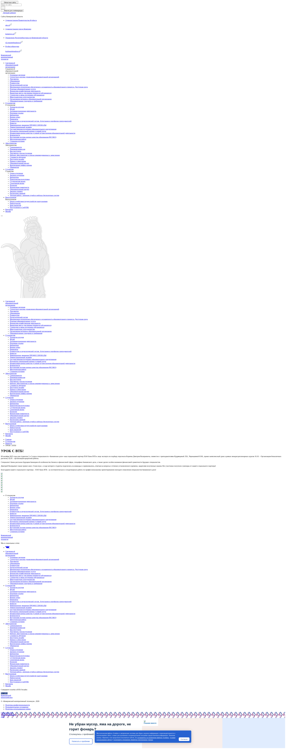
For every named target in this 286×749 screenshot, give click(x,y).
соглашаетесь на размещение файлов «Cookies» (153, 738)
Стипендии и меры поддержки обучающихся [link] (27, 95)
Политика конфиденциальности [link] (17, 705)
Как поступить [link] (15, 151)
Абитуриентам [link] (11, 143)
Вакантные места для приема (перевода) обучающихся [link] (30, 93)
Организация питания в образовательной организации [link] (31, 99)
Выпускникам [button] (10, 674)
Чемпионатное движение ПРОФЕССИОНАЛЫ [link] (28, 125)
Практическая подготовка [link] (20, 179)
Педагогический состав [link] (19, 85)
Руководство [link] (14, 83)
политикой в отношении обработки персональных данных (133, 740)
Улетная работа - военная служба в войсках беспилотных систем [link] (34, 195)
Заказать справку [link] (16, 191)
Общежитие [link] (14, 167)
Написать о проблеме (81, 741)
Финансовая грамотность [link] (19, 187)
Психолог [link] (13, 185)
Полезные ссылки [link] (16, 113)
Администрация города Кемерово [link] (18, 29)
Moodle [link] (8, 211)
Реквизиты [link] (14, 119)
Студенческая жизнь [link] (17, 181)
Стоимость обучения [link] (18, 157)
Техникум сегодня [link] (17, 107)
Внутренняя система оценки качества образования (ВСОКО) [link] (33, 137)
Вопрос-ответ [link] (15, 117)
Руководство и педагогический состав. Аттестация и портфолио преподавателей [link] (41, 121)
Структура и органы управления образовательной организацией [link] (34, 77)
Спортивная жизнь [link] (17, 183)
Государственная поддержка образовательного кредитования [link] (33, 129)
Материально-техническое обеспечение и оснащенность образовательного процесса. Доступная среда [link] (49, 87)
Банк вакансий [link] (15, 205)
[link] (8, 13)
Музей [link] (12, 109)
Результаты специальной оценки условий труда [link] (28, 131)
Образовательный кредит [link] (19, 163)
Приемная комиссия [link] (17, 149)
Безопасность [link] (15, 135)
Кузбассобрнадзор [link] (12, 46)
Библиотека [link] (14, 115)
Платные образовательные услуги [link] (23, 89)
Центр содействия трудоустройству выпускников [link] (28, 201)
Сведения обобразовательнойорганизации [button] (11, 553)
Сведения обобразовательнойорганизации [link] (11, 65)
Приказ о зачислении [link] (18, 161)
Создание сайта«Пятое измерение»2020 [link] (8, 715)
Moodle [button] (8, 686)
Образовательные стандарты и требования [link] (26, 101)
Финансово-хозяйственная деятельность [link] (25, 91)
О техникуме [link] (10, 103)
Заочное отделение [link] (17, 175)
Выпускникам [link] (10, 197)
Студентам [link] (9, 169)
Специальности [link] (16, 147)
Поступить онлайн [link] (17, 159)
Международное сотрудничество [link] (22, 97)
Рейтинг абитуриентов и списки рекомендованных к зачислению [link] (35, 155)
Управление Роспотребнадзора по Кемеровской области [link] (26, 38)
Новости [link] (13, 123)
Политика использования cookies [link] (18, 709)
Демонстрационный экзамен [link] (21, 127)
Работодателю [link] (15, 203)
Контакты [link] (9, 209)
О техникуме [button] (10, 495)
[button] (9, 2)
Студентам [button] (9, 648)
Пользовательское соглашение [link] (16, 707)
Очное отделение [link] (16, 173)
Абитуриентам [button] (11, 624)
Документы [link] (14, 79)
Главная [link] (8, 439)
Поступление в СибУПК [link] (19, 207)
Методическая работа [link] (18, 139)
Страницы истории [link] (17, 141)
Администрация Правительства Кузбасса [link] (21, 20)
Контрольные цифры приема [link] (21, 165)
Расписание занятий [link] (17, 193)
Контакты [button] (9, 684)
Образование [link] (15, 81)
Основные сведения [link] (17, 75)
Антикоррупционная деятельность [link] (23, 111)
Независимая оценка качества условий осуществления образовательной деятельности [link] (42, 133)
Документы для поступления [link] (21, 153)
